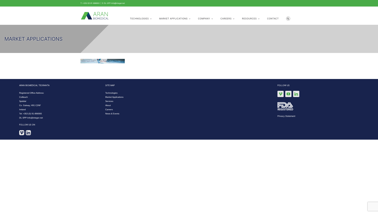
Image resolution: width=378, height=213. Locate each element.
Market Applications (114, 97)
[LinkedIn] (28, 132)
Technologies (111, 93)
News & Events (112, 113)
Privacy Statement (286, 116)
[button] (288, 18)
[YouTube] (288, 94)
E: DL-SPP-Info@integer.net (113, 3)
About (108, 105)
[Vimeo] (21, 132)
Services (109, 101)
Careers (109, 109)
